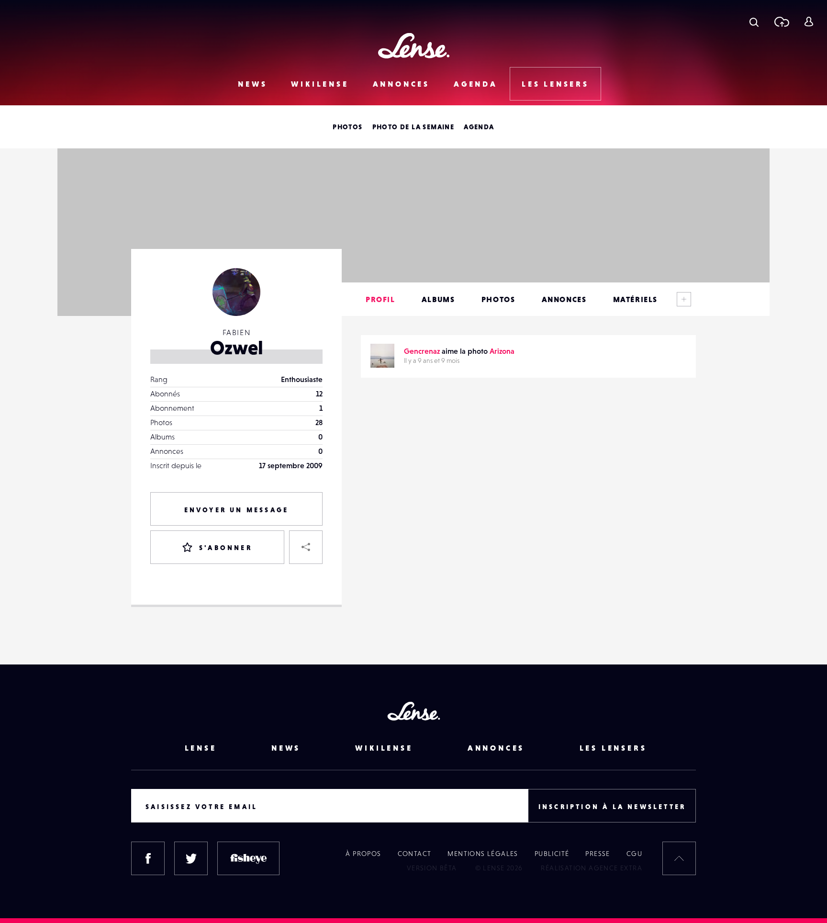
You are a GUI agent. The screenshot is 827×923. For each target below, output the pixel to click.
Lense (201, 747)
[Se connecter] (808, 21)
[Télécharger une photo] (781, 21)
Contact (415, 853)
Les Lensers (555, 83)
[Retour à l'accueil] (413, 45)
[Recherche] (754, 21)
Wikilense (319, 83)
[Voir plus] (684, 299)
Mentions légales (482, 853)
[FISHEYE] (248, 858)
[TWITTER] (191, 858)
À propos (363, 853)
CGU (634, 853)
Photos (347, 127)
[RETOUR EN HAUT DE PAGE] (679, 858)
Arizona (502, 351)
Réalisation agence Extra (591, 868)
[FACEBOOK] (148, 858)
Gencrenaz (422, 351)
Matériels (635, 299)
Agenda (476, 83)
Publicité (552, 853)
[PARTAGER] (306, 547)
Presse (597, 853)
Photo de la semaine (413, 127)
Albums (438, 299)
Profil (380, 299)
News (252, 83)
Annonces (401, 83)
